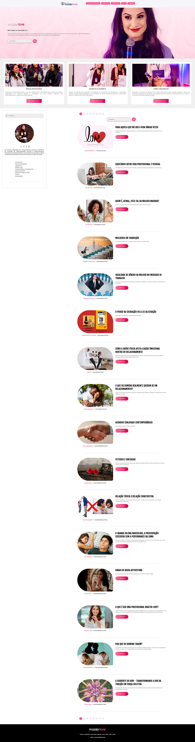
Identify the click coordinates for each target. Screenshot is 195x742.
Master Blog (105, 3)
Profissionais (115, 3)
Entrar (124, 3)
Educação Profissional (93, 3)
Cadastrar (131, 3)
